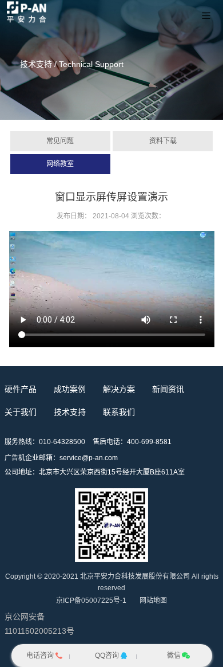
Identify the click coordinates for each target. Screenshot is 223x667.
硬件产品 (21, 389)
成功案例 (70, 389)
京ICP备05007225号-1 (91, 601)
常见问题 (60, 141)
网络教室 (60, 164)
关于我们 (21, 412)
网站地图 (153, 601)
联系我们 (119, 412)
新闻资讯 (168, 389)
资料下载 (163, 141)
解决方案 (119, 389)
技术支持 (70, 412)
